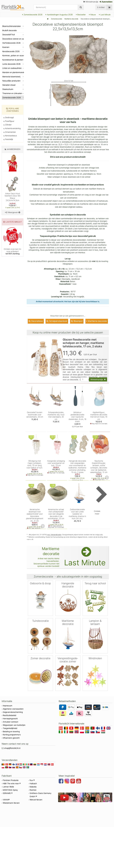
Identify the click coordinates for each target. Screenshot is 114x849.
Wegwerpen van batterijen (14, 725)
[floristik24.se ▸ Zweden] (87, 732)
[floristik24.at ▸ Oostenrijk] (61, 728)
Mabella (33, 787)
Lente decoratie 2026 (11, 64)
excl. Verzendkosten (54, 535)
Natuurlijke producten (11, 81)
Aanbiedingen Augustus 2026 (59, 14)
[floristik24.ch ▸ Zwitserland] (71, 728)
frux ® (32, 780)
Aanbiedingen (13, 149)
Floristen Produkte (10, 780)
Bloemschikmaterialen (11, 26)
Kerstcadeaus (11, 136)
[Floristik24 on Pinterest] (73, 781)
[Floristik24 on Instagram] (67, 781)
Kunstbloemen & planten (12, 60)
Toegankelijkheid (10, 728)
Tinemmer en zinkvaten (12, 93)
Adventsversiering (13, 128)
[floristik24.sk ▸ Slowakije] (93, 732)
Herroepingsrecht (10, 718)
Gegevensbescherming (13, 712)
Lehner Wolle (8, 787)
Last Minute (105, 14)
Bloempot (77, 321)
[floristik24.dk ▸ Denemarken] (82, 728)
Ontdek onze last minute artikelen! (12, 251)
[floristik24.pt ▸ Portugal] (93, 728)
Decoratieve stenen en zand (13, 39)
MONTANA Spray (10, 790)
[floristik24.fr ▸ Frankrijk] (103, 728)
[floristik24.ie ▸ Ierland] (61, 732)
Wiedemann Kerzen (11, 803)
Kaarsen (5, 47)
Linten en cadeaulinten (12, 68)
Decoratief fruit (8, 34)
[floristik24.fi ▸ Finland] (98, 728)
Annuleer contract (10, 722)
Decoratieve (37, 321)
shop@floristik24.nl (12, 748)
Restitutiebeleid (9, 715)
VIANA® (6, 800)
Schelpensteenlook (58, 321)
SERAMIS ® (7, 793)
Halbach (33, 783)
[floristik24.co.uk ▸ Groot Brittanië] (108, 728)
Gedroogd (9, 117)
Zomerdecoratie (56, 19)
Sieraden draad (8, 85)
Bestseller (81, 14)
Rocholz (33, 790)
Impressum (7, 706)
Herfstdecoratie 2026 (11, 43)
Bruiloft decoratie (9, 30)
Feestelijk (9, 139)
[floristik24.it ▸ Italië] (66, 732)
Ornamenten (10, 132)
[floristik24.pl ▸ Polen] (82, 732)
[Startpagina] (48, 19)
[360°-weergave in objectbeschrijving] (107, 477)
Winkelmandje (91, 2)
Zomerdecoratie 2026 (32, 14)
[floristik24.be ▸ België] (66, 728)
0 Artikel (100, 7)
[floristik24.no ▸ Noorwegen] (77, 732)
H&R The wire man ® (12, 783)
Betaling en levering (11, 731)
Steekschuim (7, 89)
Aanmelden (106, 2)
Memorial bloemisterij (11, 77)
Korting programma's (12, 735)
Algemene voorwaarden (13, 709)
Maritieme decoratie (71, 19)
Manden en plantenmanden (13, 72)
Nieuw (93, 14)
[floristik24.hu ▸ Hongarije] (103, 732)
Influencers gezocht (11, 738)
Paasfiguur (9, 121)
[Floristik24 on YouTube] (79, 781)
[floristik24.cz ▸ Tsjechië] (98, 732)
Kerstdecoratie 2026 (10, 51)
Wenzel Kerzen (36, 800)
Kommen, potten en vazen (13, 55)
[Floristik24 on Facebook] (61, 781)
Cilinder (8, 125)
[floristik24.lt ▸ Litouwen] (71, 732)
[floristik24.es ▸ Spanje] (87, 728)
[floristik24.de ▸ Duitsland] (77, 728)
